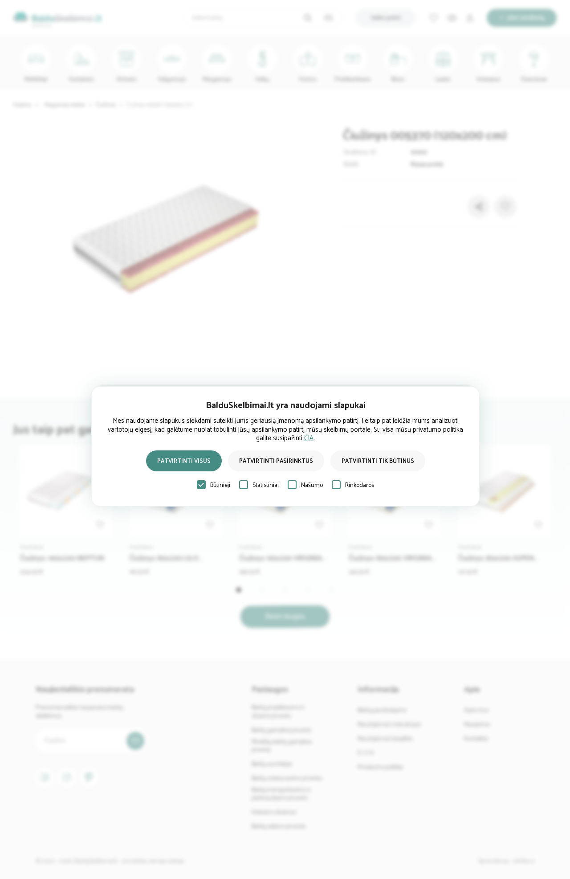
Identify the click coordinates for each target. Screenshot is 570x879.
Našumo (312, 485)
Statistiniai (265, 485)
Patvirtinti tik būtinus (378, 461)
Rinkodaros (359, 485)
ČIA (309, 438)
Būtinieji (220, 485)
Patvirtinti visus (184, 461)
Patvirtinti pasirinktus (276, 461)
